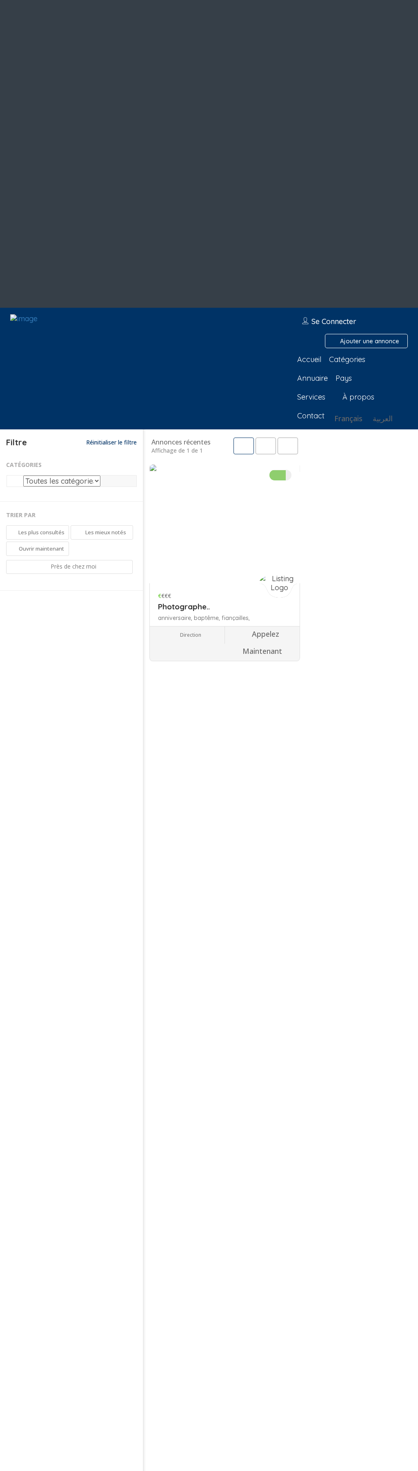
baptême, (208, 618)
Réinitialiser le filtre (110, 442)
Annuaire (312, 378)
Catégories (347, 359)
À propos (358, 397)
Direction (190, 634)
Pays (344, 378)
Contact (311, 415)
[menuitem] (347, 418)
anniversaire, (176, 618)
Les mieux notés (105, 532)
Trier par (21, 515)
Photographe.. (184, 606)
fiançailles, (236, 618)
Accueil (309, 359)
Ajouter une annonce (368, 341)
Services (311, 397)
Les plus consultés (40, 532)
